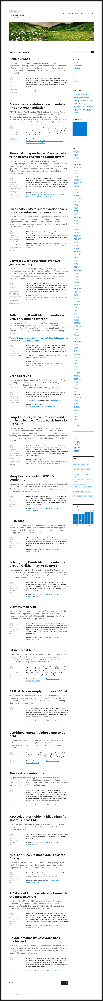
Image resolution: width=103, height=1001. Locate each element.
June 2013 (76, 384)
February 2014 (77, 372)
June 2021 (76, 242)
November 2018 (77, 288)
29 (86, 523)
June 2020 (76, 260)
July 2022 (76, 223)
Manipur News (16, 15)
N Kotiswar (18, 247)
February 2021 (77, 248)
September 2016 (77, 326)
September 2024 (77, 185)
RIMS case (16, 521)
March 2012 (76, 406)
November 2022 (77, 217)
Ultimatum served (22, 607)
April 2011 (76, 422)
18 (74, 520)
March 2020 (76, 264)
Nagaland (83, 486)
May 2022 (76, 226)
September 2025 (77, 167)
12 (77, 518)
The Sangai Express (31, 340)
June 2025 (76, 171)
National (89, 486)
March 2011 (76, 423)
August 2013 (76, 381)
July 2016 (76, 329)
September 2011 (77, 415)
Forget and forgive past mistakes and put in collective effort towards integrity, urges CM (38, 420)
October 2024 (77, 183)
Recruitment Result (13, 139)
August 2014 (76, 363)
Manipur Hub (77, 445)
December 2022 (77, 216)
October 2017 (76, 307)
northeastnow (76, 491)
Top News (90, 496)
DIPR (74, 469)
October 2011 (76, 413)
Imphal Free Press (78, 65)
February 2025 (77, 177)
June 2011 (76, 419)
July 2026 (76, 152)
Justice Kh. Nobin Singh (14, 245)
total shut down (17, 141)
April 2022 (76, 227)
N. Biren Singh (12, 462)
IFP (73, 479)
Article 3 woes (19, 59)
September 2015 (77, 344)
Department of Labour (14, 188)
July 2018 (76, 294)
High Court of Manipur (14, 244)
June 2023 (76, 207)
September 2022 (77, 220)
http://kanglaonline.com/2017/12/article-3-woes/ (40, 92)
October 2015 (76, 342)
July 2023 (76, 205)
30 (89, 523)
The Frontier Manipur (78, 70)
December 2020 (77, 251)
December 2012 (77, 393)
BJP (74, 467)
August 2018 (76, 292)
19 (77, 520)
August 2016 (76, 328)
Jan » (89, 525)
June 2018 (76, 295)
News (69, 13)
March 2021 (76, 247)
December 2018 (77, 286)
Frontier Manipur (77, 439)
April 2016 (76, 334)
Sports (74, 496)
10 (92, 515)
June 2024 (76, 189)
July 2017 (76, 311)
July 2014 (76, 365)
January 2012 (76, 409)
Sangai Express (15, 353)
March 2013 (76, 388)
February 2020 (77, 266)
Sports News (80, 496)
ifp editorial (12, 89)
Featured (75, 471)
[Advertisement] (80, 129)
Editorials (88, 469)
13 (80, 518)
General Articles (76, 474)
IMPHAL (78, 479)
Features (81, 471)
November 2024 (77, 182)
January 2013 (76, 391)
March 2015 (76, 353)
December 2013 (77, 375)
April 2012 (76, 404)
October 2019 (77, 272)
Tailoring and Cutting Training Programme (14, 193)
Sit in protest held (22, 650)
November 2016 (77, 323)
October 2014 (76, 360)
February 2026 (77, 160)
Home (64, 13)
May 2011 (76, 421)
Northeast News (85, 489)
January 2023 (76, 214)
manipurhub (76, 484)
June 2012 (76, 401)
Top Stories (75, 498)
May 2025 (76, 173)
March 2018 (76, 300)
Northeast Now (77, 68)
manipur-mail (89, 481)
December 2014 (77, 357)
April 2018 (76, 298)
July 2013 (76, 382)
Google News (76, 441)
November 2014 (77, 359)
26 (77, 523)
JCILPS (82, 479)
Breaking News (79, 467)
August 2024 (76, 186)
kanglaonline (12, 82)
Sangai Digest (76, 494)
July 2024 (76, 188)
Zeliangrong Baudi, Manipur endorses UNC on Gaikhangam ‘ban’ (37, 317)
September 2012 (77, 397)
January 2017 (76, 320)
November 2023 (77, 199)
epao (10, 500)
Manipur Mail (77, 447)
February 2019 (77, 283)
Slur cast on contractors (26, 773)
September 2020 (77, 255)
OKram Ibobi (12, 303)
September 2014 (77, 362)
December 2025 (77, 163)
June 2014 (76, 366)
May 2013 (76, 385)
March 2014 (76, 370)
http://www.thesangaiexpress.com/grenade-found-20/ (41, 406)
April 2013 (76, 387)
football (86, 471)
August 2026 (76, 151)
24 (92, 520)
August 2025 (76, 169)
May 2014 (76, 367)
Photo (82, 491)
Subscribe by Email (78, 83)
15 (86, 518)
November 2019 (77, 270)
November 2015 (77, 341)
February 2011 (77, 425)
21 (83, 520)
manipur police (13, 138)
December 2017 (77, 304)
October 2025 (77, 166)
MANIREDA (18, 461)
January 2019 (76, 285)
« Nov (76, 525)
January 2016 (76, 338)
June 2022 (76, 225)
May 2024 (76, 191)
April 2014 (76, 369)
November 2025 (77, 164)
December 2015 (77, 339)
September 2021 (77, 238)
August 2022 (76, 222)
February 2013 (77, 390)
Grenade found (20, 375)
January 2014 (76, 373)
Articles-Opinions (77, 464)
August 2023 (76, 204)
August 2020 (76, 257)
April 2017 (76, 316)
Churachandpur (13, 455)
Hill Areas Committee (14, 456)
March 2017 (76, 317)
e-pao (10, 506)
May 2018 (76, 297)
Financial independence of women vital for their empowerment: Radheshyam (38, 155)
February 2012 (77, 407)
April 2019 (76, 281)
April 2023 (76, 210)
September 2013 (77, 379)
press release (88, 491)
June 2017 (76, 313)
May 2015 (76, 350)
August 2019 (76, 275)
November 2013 (77, 376)
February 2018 (77, 301)
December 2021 (77, 233)
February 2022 (77, 230)
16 (89, 518)
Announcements (82, 462)
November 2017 (77, 306)
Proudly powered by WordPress (24, 994)
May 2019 (76, 279)
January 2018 (76, 303)
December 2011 (77, 410)
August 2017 (76, 310)
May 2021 (76, 244)
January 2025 (77, 179)
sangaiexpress (17, 356)
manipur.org (90, 13)
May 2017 (76, 314)
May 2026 (76, 155)
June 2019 (76, 278)
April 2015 (76, 351)
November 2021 (77, 235)
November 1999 (77, 426)
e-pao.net (76, 62)
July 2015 (76, 347)
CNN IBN (75, 437)
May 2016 (76, 332)
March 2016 (76, 335)
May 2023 (76, 208)
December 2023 (77, 198)
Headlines (11, 136)
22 (86, 520)
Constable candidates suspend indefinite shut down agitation (37, 105)
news (79, 489)
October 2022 (77, 219)
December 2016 (77, 322)
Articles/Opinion (86, 464)
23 (89, 520)
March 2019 (76, 282)
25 (74, 523)
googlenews (76, 476)
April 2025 (76, 174)
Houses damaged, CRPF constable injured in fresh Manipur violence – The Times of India (83, 97)
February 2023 (77, 213)
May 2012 (76, 403)
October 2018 (76, 289)
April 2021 (76, 245)
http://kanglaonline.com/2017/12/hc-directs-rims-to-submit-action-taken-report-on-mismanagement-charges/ (46, 245)
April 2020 (76, 263)
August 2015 (76, 345)
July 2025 (76, 170)
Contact (82, 13)
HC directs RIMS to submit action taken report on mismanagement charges (38, 210)
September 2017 (77, 309)
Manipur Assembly (13, 92)
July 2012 (76, 400)
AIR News (75, 462)
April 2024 (76, 192)
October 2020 (77, 254)
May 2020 (76, 261)
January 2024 (77, 197)
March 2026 (76, 158)
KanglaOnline (12, 86)
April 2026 (76, 157)
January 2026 (77, 161)
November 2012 (77, 394)
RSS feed (75, 81)
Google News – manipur (79, 64)
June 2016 (76, 331)
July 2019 (76, 276)
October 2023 (77, 201)
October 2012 (76, 395)
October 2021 (76, 236)
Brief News (11, 355)
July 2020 (76, 258)
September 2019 (77, 273)
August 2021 (76, 239)
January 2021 (76, 250)
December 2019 (77, 269)
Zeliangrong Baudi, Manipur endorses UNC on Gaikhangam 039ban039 (37, 563)
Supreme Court (12, 93)
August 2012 (76, 398)
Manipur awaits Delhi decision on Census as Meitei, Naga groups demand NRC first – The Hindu (83, 111)
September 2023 (77, 202)
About (76, 13)
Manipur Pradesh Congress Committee (14, 301)
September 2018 (77, 291)
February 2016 (77, 337)
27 (80, 523)
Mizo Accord (18, 302)
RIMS (10, 248)
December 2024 (77, 180)
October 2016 (77, 325)
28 (83, 523)
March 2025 (76, 176)
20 (80, 520)
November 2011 (77, 412)
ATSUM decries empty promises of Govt (38, 691)
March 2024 (76, 194)
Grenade (17, 402)
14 (83, 518)
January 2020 (77, 267)
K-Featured (88, 479)
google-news (85, 474)
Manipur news (83, 484)
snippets (91, 494)
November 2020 (77, 253)
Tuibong (15, 464)
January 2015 (76, 356)
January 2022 (77, 232)
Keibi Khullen (12, 191)
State (85, 496)
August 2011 (76, 416)
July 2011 (75, 418)
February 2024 (77, 195)
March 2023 (76, 211)
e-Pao (10, 504)
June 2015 (76, 348)
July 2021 (76, 241)
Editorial (11, 87)
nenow (74, 489)
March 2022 (76, 229)
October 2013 (76, 378)
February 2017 (77, 319)
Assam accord (12, 293)
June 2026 (76, 154)
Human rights (89, 476)
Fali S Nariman (17, 87)
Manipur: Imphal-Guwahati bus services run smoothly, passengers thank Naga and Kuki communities (83, 102)
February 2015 (77, 354)
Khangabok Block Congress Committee (15, 298)
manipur (83, 481)
